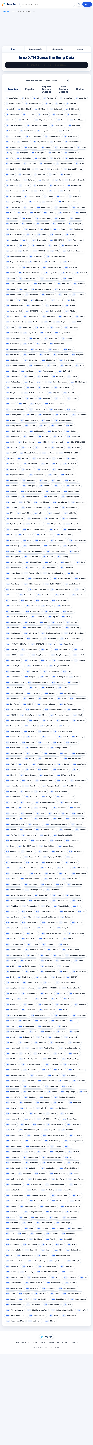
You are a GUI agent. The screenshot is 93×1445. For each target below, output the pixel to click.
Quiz (13, 49)
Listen (80, 49)
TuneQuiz (6, 11)
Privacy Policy (39, 1342)
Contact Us (74, 1342)
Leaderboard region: (33, 80)
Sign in (87, 4)
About (64, 1342)
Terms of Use (53, 1342)
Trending (13, 89)
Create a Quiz (35, 49)
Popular (29, 89)
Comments (57, 49)
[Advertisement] (46, 30)
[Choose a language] (79, 4)
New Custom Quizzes (63, 89)
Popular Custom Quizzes (46, 89)
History (80, 89)
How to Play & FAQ (22, 1342)
